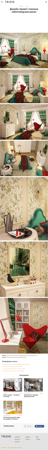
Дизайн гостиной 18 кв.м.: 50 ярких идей (13, 371)
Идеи (37, 437)
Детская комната (27, 393)
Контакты (17, 441)
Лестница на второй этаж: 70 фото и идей (14, 368)
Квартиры (17, 437)
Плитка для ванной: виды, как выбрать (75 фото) (11, 418)
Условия (38, 439)
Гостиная (5, 393)
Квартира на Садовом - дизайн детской (31, 395)
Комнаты (28, 437)
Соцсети (28, 439)
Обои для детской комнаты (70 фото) (12, 366)
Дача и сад (17, 439)
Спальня (21, 6)
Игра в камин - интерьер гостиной (11, 395)
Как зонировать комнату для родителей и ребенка (16, 364)
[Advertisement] (24, 23)
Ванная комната (6, 415)
